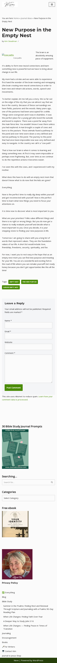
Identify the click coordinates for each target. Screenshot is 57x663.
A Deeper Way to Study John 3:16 (18, 621)
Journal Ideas (26, 18)
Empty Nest (14, 282)
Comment (10, 353)
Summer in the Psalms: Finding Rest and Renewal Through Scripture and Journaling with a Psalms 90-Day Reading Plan (28, 609)
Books (5, 642)
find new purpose (30, 282)
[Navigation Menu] (52, 4)
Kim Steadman (11, 41)
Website (8, 342)
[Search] (52, 482)
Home (16, 18)
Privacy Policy (10, 583)
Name (8, 320)
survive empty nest (10, 287)
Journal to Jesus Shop (11, 655)
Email (8, 331)
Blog (4, 597)
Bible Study (7, 601)
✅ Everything (8, 592)
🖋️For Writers (8, 646)
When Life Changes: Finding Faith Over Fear (23, 616)
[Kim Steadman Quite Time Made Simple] (10, 4)
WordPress (38, 660)
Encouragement (9, 637)
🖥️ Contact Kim (9, 651)
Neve (16, 660)
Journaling (6, 633)
